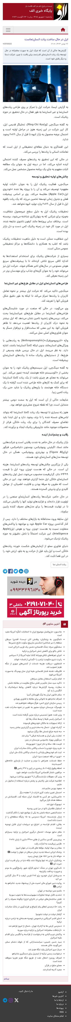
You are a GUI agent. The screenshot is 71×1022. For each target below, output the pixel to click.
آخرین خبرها (58, 996)
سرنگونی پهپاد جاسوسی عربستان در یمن (43, 740)
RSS (62, 1012)
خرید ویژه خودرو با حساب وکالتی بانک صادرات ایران (38, 748)
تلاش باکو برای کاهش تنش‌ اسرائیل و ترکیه (42, 651)
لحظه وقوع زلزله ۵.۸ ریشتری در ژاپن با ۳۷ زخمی (39, 768)
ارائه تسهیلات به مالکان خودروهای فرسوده (42, 723)
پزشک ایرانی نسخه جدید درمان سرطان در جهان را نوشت (36, 852)
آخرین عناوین (53, 624)
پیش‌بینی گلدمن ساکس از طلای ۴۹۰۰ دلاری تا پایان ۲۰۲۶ (35, 840)
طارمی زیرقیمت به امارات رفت (48, 844)
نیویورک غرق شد (54, 804)
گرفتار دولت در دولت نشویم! (49, 914)
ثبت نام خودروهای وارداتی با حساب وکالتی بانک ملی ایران (35, 752)
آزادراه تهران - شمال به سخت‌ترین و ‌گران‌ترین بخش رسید (36, 727)
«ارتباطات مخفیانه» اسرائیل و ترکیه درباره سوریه (40, 930)
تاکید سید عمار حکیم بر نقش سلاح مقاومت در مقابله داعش (35, 683)
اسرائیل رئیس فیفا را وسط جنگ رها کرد (44, 719)
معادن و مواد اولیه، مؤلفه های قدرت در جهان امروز (39, 848)
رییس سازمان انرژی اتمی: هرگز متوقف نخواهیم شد (38, 703)
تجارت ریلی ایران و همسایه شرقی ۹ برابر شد (42, 736)
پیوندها (60, 1008)
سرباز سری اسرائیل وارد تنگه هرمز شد (45, 949)
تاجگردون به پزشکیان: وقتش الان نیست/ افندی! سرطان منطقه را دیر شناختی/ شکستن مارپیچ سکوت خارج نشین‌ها (33, 641)
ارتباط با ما (59, 1000)
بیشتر (6, 979)
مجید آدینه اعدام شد (52, 970)
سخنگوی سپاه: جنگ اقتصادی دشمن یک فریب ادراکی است (35, 647)
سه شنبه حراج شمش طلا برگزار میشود (44, 731)
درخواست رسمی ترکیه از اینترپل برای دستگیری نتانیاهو (37, 954)
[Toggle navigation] (8, 30)
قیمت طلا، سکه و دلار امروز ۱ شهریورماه (44, 744)
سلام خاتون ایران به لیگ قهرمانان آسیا (44, 695)
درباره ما (60, 1004)
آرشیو (61, 992)
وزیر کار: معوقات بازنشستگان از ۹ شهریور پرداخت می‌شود (36, 777)
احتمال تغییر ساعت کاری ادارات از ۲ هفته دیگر (41, 793)
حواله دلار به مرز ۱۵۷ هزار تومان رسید (45, 856)
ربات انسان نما (59, 564)
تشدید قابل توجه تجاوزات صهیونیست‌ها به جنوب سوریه (35, 895)
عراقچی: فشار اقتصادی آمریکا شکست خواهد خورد (39, 772)
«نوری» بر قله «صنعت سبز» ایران (47, 756)
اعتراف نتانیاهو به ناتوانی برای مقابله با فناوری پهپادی (38, 699)
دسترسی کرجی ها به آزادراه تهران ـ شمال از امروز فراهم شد (35, 926)
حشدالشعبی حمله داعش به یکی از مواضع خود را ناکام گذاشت (34, 813)
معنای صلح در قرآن (53, 965)
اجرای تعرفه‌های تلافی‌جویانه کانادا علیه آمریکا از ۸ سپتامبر (35, 655)
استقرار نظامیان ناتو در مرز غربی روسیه (44, 808)
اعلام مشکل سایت (55, 1016)
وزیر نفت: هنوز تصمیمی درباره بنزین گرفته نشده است (37, 715)
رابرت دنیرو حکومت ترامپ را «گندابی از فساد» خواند (38, 659)
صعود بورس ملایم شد (52, 788)
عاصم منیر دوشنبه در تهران (50, 891)
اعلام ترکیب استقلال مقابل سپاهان (46, 679)
